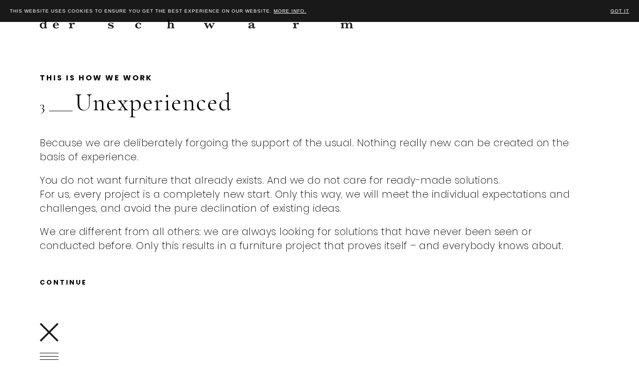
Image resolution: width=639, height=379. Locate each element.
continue (63, 282)
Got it (619, 11)
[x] (49, 332)
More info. (290, 11)
